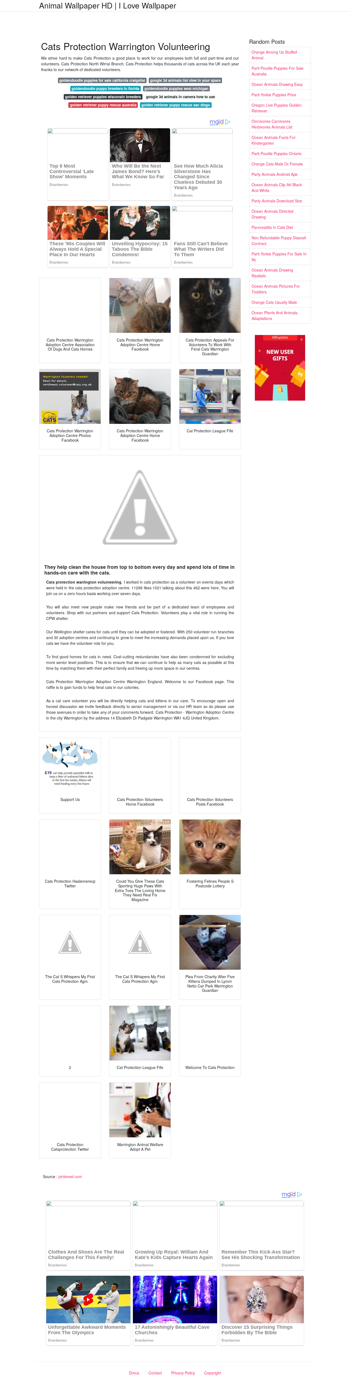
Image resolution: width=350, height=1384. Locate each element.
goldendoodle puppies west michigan (176, 88)
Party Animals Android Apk (275, 174)
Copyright (212, 1373)
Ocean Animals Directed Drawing (272, 214)
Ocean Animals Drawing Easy (277, 84)
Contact (155, 1373)
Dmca (134, 1373)
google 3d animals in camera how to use (180, 96)
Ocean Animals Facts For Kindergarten (274, 140)
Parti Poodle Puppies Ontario (277, 153)
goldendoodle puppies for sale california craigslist (102, 80)
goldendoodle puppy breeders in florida (105, 88)
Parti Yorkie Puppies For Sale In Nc (279, 256)
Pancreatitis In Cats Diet (272, 227)
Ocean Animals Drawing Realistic (272, 272)
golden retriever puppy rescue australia (103, 104)
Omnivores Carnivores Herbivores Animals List (272, 124)
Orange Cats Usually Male (274, 302)
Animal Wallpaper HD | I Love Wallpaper (107, 5)
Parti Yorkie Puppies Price (274, 94)
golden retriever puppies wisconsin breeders (103, 96)
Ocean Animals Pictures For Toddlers (276, 289)
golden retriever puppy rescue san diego (175, 104)
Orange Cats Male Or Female (277, 164)
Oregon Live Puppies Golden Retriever (277, 107)
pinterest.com (70, 1176)
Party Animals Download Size (277, 200)
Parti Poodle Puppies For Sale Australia (278, 71)
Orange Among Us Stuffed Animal (274, 54)
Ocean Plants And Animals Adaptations (275, 315)
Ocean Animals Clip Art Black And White (277, 187)
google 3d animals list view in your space (185, 80)
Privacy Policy (183, 1373)
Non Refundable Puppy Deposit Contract (279, 240)
